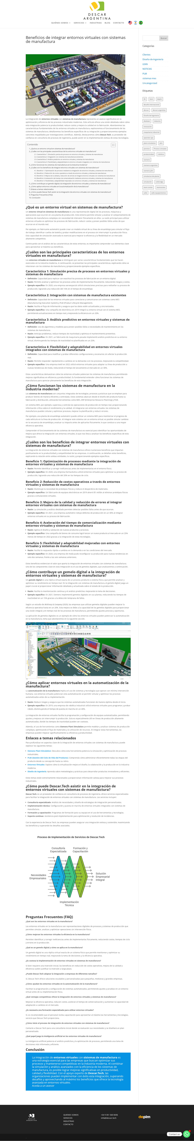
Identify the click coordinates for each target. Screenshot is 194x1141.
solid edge (159, 182)
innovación (148, 126)
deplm (159, 99)
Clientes (146, 54)
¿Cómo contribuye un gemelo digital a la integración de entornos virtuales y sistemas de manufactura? (71, 183)
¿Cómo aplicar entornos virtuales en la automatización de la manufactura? (60, 186)
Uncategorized (150, 83)
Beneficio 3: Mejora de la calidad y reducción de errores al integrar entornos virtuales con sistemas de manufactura (76, 176)
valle (145, 193)
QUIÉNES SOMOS (59, 23)
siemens (147, 160)
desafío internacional (151, 104)
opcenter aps (148, 138)
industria (157, 121)
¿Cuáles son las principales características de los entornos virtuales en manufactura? (63, 151)
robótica (161, 154)
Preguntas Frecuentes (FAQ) (42, 195)
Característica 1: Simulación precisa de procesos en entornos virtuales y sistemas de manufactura (70, 154)
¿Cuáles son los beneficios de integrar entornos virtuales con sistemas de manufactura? (65, 168)
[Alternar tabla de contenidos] (112, 145)
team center (148, 187)
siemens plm (148, 171)
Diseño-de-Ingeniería (153, 59)
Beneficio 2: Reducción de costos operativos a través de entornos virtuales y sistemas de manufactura (71, 173)
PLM (145, 73)
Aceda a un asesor (43, 1085)
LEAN (145, 64)
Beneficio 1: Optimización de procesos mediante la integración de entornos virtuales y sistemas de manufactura (75, 171)
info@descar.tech (108, 1118)
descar (146, 110)
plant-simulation (150, 143)
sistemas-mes (149, 78)
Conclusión (36, 198)
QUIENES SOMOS (71, 1115)
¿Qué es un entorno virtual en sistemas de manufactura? (53, 149)
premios (147, 149)
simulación (148, 182)
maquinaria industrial (151, 132)
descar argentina (159, 110)
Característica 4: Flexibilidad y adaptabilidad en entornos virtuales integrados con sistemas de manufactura (73, 162)
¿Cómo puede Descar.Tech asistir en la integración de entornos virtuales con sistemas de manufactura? (71, 192)
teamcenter (161, 187)
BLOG (107, 23)
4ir (145, 99)
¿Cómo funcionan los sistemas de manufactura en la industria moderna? (59, 165)
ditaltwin (147, 121)
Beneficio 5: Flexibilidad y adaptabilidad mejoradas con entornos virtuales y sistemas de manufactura (71, 181)
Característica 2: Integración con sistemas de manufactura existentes (60, 157)
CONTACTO (118, 23)
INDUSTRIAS (96, 23)
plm (161, 143)
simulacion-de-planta (151, 176)
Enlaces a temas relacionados (42, 189)
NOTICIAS (147, 68)
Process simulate (160, 149)
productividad (149, 154)
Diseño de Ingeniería (151, 115)
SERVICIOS (79, 23)
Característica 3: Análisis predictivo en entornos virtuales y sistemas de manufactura (65, 159)
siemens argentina (150, 165)
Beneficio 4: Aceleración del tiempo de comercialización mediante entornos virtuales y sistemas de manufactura (75, 178)
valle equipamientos (158, 193)
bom (151, 99)
